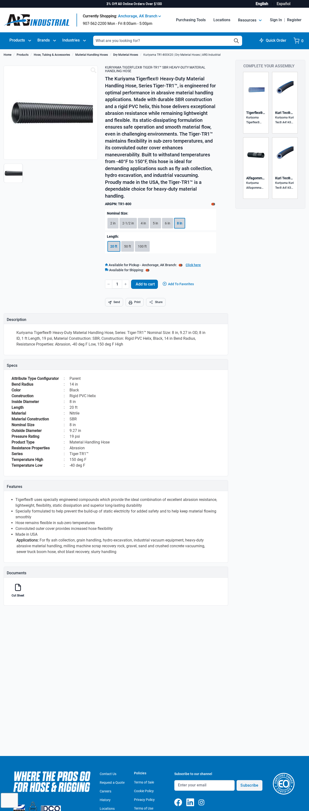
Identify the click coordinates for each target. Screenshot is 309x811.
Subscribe (249, 785)
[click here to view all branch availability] (147, 270)
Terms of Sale (144, 782)
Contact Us (108, 774)
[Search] (236, 41)
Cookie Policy (144, 791)
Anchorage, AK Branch (138, 16)
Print (137, 302)
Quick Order (276, 40)
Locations (221, 20)
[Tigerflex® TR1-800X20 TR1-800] (93, 70)
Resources (247, 20)
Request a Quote (112, 782)
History (105, 800)
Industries (71, 40)
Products (17, 40)
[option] (14, 176)
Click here (193, 265)
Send (116, 302)
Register (294, 20)
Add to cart (145, 284)
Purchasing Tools (191, 20)
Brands (43, 40)
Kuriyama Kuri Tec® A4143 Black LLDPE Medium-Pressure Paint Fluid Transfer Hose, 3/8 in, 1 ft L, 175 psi (284, 185)
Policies (140, 773)
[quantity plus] (125, 284)
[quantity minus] (108, 284)
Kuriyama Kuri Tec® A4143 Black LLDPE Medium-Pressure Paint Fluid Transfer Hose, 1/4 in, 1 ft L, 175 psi (284, 120)
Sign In (276, 20)
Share (158, 302)
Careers (105, 791)
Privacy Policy (144, 800)
